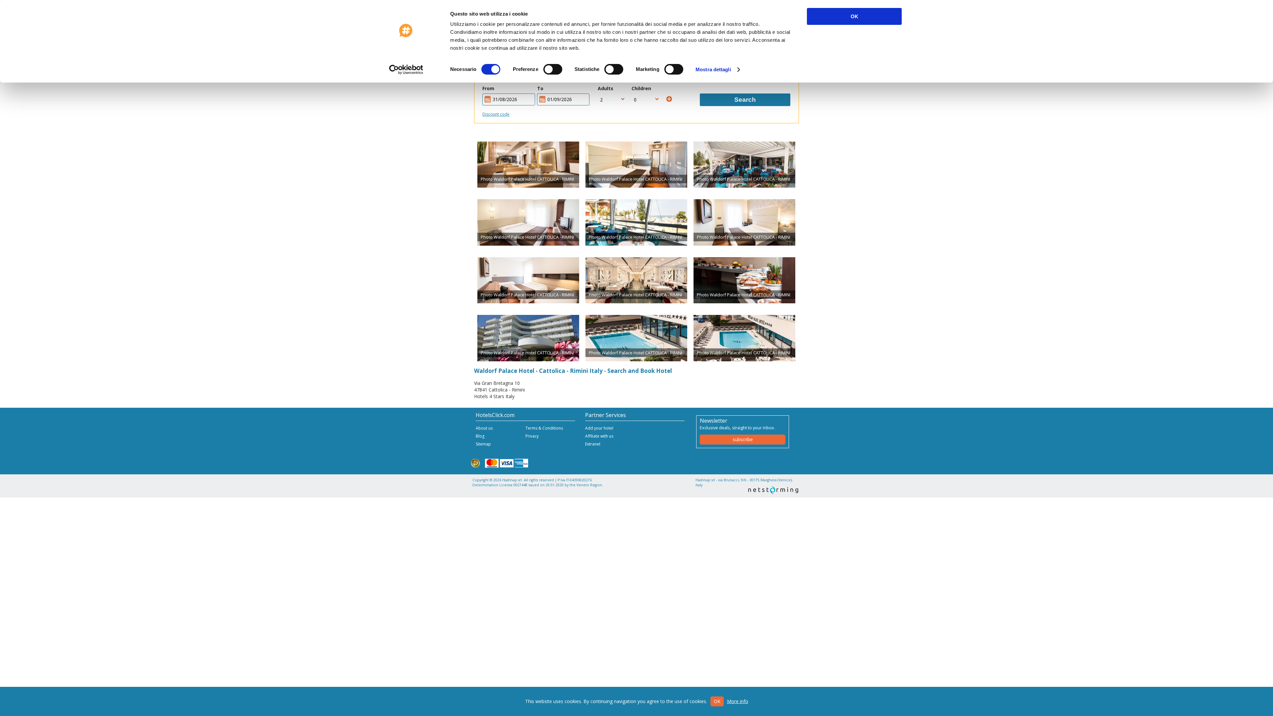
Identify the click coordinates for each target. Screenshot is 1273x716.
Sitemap (483, 444)
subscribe (743, 439)
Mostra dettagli (713, 69)
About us (484, 428)
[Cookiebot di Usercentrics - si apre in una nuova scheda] (406, 70)
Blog (480, 436)
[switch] (552, 69)
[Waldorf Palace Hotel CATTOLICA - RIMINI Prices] (528, 165)
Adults (605, 88)
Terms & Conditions (544, 428)
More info (737, 701)
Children (641, 88)
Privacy (532, 436)
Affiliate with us (599, 436)
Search (745, 99)
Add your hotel (599, 428)
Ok (717, 701)
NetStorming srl (773, 490)
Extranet (592, 444)
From (488, 88)
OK (854, 16)
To (540, 88)
